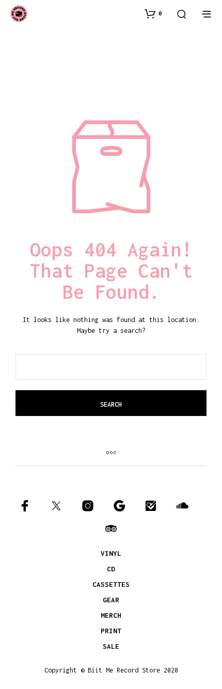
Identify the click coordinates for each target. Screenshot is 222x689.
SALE (111, 646)
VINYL (111, 553)
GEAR (111, 600)
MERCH (111, 615)
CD (111, 569)
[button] (153, 13)
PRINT (111, 631)
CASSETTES (111, 584)
